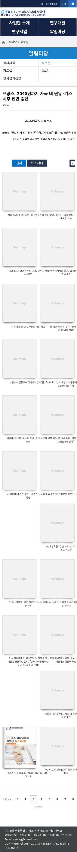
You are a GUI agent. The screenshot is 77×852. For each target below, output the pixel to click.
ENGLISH (64, 4)
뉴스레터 (37, 163)
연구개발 (57, 23)
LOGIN (49, 4)
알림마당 (57, 31)
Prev (7, 799)
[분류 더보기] (73, 163)
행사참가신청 (12, 78)
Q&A (45, 70)
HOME (40, 4)
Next (37, 807)
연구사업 (19, 31)
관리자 (6, 104)
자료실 (7, 70)
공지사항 (9, 63)
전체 (19, 163)
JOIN (56, 4)
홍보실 (46, 63)
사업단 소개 (19, 23)
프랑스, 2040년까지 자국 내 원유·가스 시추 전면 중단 (37, 96)
